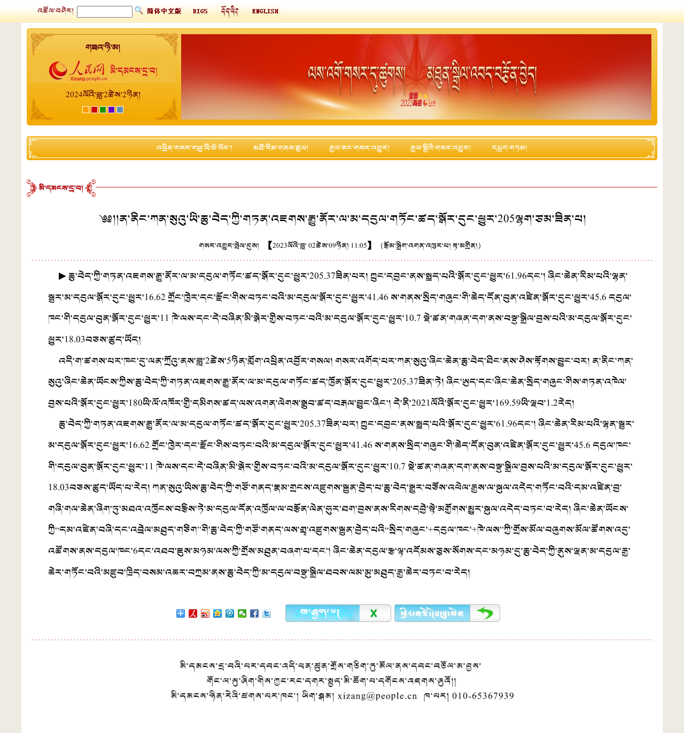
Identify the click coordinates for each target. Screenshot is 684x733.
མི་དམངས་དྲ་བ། (61, 188)
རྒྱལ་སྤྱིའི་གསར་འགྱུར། (440, 148)
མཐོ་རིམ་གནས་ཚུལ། (280, 148)
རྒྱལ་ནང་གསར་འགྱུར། (359, 148)
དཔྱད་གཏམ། (509, 148)
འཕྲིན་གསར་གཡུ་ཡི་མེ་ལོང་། (194, 148)
